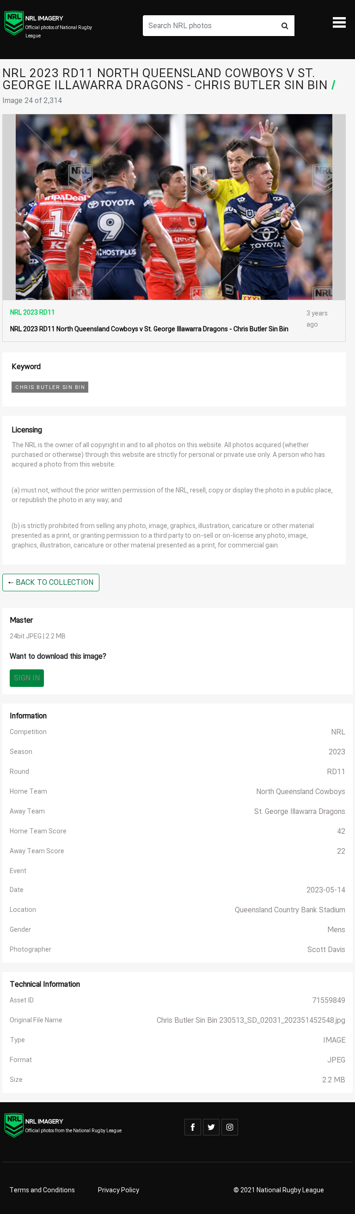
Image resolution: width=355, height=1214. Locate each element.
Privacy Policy (118, 1190)
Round (19, 772)
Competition (28, 732)
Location (23, 910)
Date (17, 890)
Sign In (27, 678)
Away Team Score (37, 851)
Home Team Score (38, 831)
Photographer (30, 949)
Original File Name (36, 1020)
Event (18, 871)
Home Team (28, 791)
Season (21, 752)
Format (21, 1060)
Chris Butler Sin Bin (50, 387)
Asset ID (22, 1000)
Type (17, 1040)
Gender (20, 930)
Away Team (27, 811)
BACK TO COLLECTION (53, 582)
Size (16, 1080)
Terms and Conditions (42, 1190)
